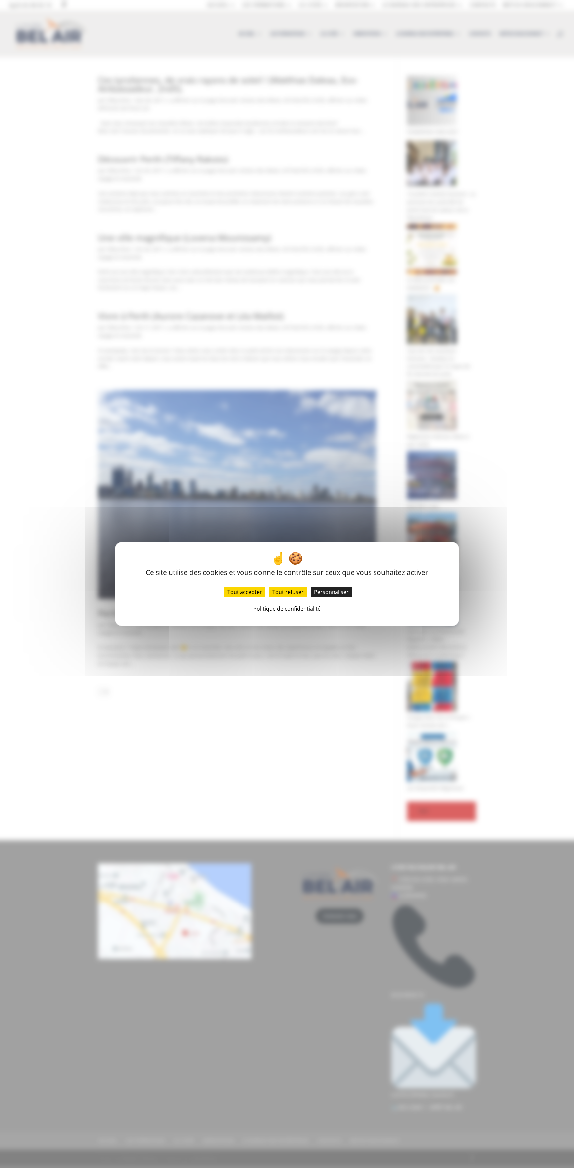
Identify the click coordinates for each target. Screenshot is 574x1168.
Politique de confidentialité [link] (287, 608)
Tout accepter (244, 592)
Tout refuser (288, 592)
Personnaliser (331, 592)
